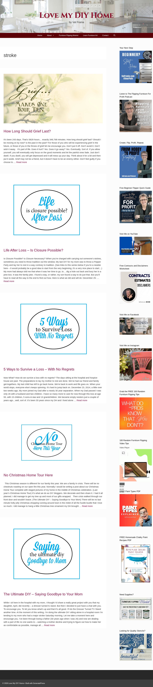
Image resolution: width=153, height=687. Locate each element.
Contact (105, 35)
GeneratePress (39, 683)
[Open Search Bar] (114, 35)
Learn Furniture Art (90, 35)
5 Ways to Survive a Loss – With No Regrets (39, 369)
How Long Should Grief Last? (27, 131)
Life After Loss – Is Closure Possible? (33, 250)
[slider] (122, 489)
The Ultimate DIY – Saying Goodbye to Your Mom (43, 594)
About (49, 35)
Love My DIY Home (76, 16)
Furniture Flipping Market (68, 35)
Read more (21, 162)
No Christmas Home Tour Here (28, 475)
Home (39, 35)
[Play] (122, 484)
